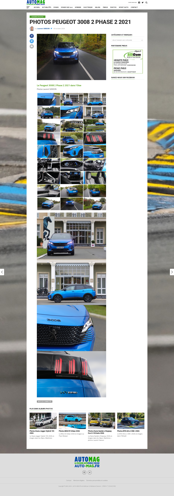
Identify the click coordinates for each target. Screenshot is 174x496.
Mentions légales (78, 480)
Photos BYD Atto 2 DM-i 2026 (128, 431)
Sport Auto (123, 7)
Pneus (105, 7)
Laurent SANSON (43, 28)
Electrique (88, 7)
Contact (134, 7)
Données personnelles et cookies (97, 480)
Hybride (78, 7)
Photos (113, 7)
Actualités (46, 7)
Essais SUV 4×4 (66, 7)
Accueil (37, 7)
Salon (97, 7)
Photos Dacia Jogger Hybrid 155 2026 (42, 432)
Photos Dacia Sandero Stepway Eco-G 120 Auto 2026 (100, 432)
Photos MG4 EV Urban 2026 (69, 431)
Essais (56, 7)
